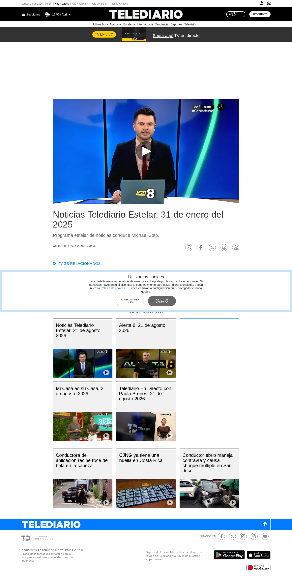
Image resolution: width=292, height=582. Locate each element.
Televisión (190, 24)
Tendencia (161, 24)
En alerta (129, 24)
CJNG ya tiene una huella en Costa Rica (140, 457)
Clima (82, 3)
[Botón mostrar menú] (31, 14)
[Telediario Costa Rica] (146, 14)
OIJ (74, 3)
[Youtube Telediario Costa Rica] (265, 536)
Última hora (100, 24)
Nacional (115, 24)
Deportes (176, 24)
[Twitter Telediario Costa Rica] (232, 536)
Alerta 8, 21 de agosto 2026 (142, 327)
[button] (189, 247)
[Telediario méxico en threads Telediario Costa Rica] (254, 536)
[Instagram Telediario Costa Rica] (243, 536)
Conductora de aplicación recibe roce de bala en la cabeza (82, 460)
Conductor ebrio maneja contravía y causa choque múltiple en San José (208, 462)
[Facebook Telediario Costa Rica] (221, 536)
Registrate (259, 14)
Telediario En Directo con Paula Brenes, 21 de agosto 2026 (145, 393)
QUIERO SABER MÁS (130, 301)
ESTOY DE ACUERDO (162, 301)
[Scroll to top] (265, 524)
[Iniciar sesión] (262, 3)
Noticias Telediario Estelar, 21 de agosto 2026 (78, 330)
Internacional (145, 24)
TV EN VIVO (234, 14)
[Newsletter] (269, 4)
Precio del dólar (98, 3)
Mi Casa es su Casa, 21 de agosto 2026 (81, 391)
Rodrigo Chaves (119, 3)
